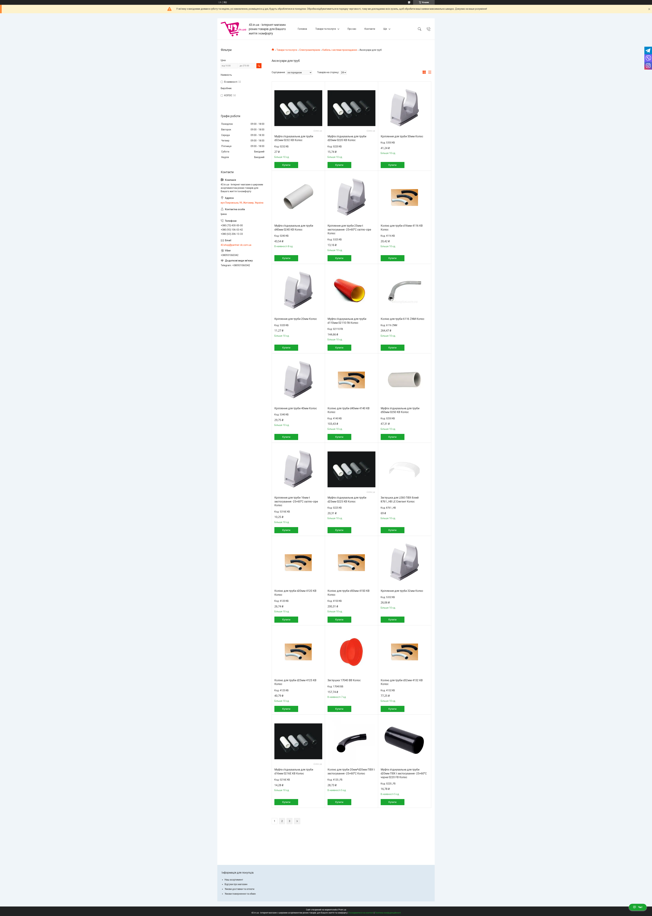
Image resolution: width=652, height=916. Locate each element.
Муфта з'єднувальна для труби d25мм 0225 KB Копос (347, 499)
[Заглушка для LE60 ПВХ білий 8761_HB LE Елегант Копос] (405, 469)
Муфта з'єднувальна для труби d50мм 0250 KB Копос (400, 410)
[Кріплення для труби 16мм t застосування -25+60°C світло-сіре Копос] (298, 469)
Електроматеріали (310, 50)
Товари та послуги (325, 29)
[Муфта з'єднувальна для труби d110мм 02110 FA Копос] (351, 291)
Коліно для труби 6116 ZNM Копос (402, 318)
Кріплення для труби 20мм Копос (295, 318)
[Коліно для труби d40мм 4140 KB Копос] (351, 380)
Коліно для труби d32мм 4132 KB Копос (402, 682)
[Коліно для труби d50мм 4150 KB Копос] (351, 563)
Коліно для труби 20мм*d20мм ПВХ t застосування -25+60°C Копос (351, 771)
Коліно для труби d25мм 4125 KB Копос (295, 682)
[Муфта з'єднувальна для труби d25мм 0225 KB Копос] (351, 469)
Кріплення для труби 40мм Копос (295, 408)
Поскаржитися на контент (360, 913)
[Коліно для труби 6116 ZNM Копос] (405, 291)
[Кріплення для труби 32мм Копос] (405, 563)
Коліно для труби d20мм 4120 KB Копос (295, 592)
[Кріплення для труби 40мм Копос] (298, 380)
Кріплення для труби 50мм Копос (402, 136)
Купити (286, 165)
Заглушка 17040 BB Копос (344, 680)
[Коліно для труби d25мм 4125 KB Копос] (298, 652)
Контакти (370, 29)
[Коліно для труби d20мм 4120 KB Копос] (298, 563)
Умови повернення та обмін (240, 893)
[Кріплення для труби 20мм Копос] (298, 291)
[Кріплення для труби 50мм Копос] (405, 108)
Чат (640, 907)
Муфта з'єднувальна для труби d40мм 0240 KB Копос (293, 227)
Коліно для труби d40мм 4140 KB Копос (348, 410)
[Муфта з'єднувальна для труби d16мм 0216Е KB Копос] (298, 741)
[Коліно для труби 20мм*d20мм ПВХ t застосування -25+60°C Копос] (351, 741)
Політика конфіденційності (388, 913)
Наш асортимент (234, 879)
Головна (302, 29)
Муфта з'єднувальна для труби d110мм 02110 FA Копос (347, 320)
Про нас (352, 29)
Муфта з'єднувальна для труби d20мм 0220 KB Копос (347, 138)
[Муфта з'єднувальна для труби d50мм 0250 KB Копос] (405, 380)
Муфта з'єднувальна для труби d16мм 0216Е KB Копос (293, 771)
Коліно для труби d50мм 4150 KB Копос (348, 592)
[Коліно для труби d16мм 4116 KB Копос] (405, 197)
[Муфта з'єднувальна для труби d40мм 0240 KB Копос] (298, 197)
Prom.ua (342, 910)
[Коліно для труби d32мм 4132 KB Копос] (405, 652)
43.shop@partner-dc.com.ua (236, 245)
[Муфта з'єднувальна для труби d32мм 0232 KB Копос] (298, 108)
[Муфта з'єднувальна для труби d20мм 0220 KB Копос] (351, 108)
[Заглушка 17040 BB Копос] (351, 652)
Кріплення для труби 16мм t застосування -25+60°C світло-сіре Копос (296, 501)
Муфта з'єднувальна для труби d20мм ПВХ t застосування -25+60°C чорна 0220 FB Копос (404, 773)
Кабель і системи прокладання (339, 50)
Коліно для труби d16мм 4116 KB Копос (402, 227)
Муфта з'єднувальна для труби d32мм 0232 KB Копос (293, 138)
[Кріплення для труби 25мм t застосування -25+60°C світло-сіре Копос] (351, 197)
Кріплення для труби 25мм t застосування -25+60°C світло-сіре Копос (349, 229)
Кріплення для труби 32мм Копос (402, 590)
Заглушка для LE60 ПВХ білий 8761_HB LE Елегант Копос (400, 499)
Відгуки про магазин (236, 884)
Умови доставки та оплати (239, 889)
